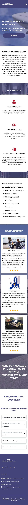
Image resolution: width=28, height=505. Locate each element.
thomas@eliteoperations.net (11, 481)
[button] (26, 4)
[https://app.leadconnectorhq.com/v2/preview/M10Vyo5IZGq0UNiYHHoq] (7, 4)
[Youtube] (14, 467)
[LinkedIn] (10, 467)
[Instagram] (7, 467)
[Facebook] (3, 467)
